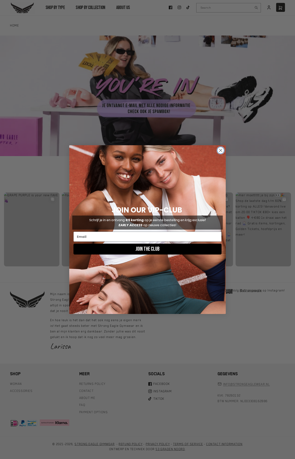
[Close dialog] (220, 150)
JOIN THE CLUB (147, 249)
